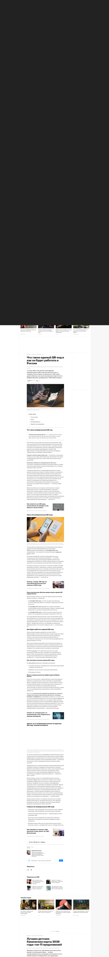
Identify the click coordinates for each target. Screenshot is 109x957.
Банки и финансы (30, 719)
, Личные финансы (38, 719)
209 (57, 639)
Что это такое (34, 417)
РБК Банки (29, 354)
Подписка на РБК (33, 877)
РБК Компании (23, 915)
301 (28, 640)
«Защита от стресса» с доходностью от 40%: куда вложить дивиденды (57, 881)
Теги (32, 847)
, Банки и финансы (38, 510)
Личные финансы (30, 588)
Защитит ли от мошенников (37, 424)
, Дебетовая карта (38, 588)
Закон (32, 419)
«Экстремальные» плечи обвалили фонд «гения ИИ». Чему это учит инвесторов (57, 887)
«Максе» (43, 842)
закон (28, 548)
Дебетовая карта (30, 510)
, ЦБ (43, 719)
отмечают (34, 651)
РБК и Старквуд (76, 915)
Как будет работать (35, 421)
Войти (61, 860)
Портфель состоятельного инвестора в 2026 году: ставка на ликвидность (37, 887)
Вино (39, 915)
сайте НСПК (32, 663)
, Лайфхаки (44, 510)
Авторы (28, 847)
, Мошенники (46, 719)
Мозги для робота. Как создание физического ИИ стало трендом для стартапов (37, 881)
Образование (58, 915)
